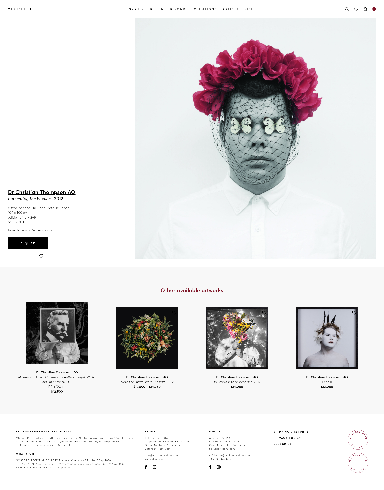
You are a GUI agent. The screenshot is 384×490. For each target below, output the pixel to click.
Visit (250, 9)
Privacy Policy (287, 437)
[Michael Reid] (63, 9)
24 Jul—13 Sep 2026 (63, 460)
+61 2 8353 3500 (155, 458)
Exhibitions (204, 9)
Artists (231, 9)
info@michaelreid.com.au (161, 455)
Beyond (178, 9)
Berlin (157, 9)
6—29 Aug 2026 (70, 463)
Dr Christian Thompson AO (42, 192)
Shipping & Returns (291, 431)
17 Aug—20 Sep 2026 (43, 467)
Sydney (136, 9)
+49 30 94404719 (220, 458)
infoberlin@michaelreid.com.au (229, 455)
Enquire (28, 243)
